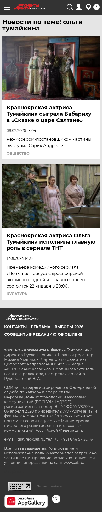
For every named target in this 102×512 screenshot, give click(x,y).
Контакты (15, 326)
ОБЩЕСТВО (18, 153)
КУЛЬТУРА (17, 294)
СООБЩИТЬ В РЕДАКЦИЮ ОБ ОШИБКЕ (43, 334)
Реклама (40, 326)
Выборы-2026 (69, 326)
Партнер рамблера (49, 486)
